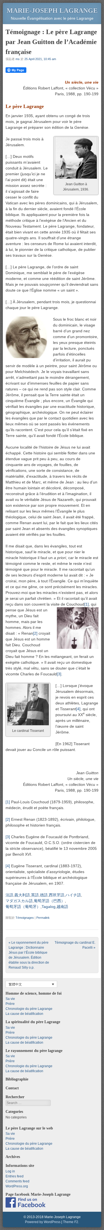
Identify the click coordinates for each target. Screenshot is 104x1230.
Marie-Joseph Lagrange (52, 10)
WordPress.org (17, 1186)
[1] (86, 604)
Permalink (43, 917)
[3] (59, 674)
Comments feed (17, 1181)
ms (18, 59)
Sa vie (10, 999)
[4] (78, 709)
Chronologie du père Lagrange (29, 1009)
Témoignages (25, 917)
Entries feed (15, 1176)
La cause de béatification (24, 1014)
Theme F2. (71, 1222)
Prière (10, 1004)
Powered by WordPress (42, 1222)
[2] (35, 633)
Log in (10, 1171)
